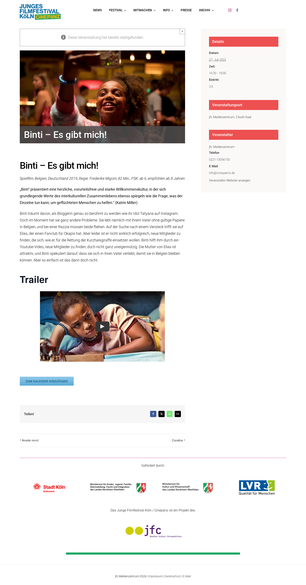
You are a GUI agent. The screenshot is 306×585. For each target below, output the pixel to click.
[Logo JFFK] (40, 5)
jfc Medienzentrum (221, 147)
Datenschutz (173, 576)
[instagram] (229, 10)
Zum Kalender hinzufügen (47, 381)
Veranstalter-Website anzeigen (229, 180)
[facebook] (237, 10)
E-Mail (187, 576)
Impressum (155, 576)
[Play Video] (102, 326)
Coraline (177, 440)
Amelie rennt (30, 440)
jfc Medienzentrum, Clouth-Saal (230, 117)
